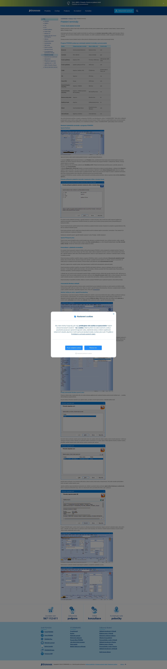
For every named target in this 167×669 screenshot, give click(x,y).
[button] (83, 353)
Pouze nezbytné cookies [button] (74, 348)
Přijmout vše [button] (93, 348)
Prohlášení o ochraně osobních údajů (83, 334)
